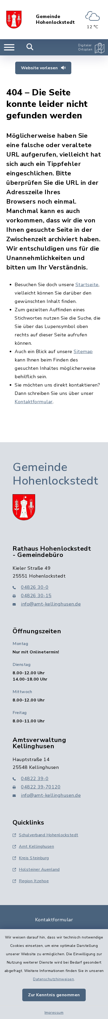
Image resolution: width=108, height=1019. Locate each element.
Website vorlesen (40, 68)
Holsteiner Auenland (39, 869)
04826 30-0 (34, 587)
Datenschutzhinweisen (53, 979)
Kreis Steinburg (34, 858)
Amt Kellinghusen (36, 846)
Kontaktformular (34, 402)
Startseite (87, 284)
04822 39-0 (34, 778)
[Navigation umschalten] (9, 47)
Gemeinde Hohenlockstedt (55, 19)
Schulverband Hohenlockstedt (48, 835)
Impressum (54, 1012)
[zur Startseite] (13, 20)
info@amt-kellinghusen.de (51, 604)
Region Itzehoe (34, 881)
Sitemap (83, 351)
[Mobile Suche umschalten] (30, 47)
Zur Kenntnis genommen (54, 995)
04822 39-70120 (41, 787)
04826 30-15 (36, 595)
